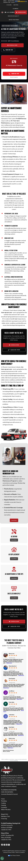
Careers (13, 2)
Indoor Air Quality (13, 16)
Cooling (8, 4)
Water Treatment (14, 19)
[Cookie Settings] (2, 858)
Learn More (14, 520)
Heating (16, 4)
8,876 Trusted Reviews (13, 41)
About (4, 0)
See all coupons (14, 77)
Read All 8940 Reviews (8, 750)
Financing (4, 818)
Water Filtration (6, 809)
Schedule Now (22, 12)
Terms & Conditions (20, 852)
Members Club (6, 2)
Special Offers (11, 0)
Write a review (6, 751)
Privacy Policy (11, 852)
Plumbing (15, 8)
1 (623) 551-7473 (10, 12)
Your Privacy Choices (15, 855)
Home (3, 799)
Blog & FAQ (4, 814)
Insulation (4, 807)
